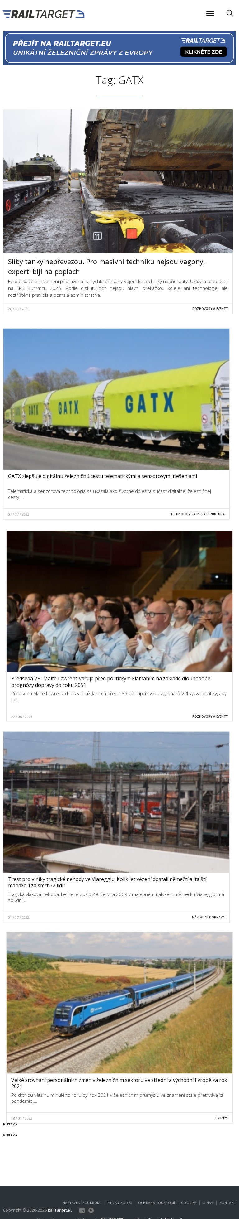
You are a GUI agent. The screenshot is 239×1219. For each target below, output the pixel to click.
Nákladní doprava (208, 917)
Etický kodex (120, 1202)
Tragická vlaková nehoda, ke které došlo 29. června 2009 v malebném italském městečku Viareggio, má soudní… (116, 897)
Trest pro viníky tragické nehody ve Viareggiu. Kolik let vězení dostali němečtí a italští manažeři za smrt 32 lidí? (107, 882)
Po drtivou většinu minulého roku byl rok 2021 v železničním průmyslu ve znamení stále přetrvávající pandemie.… (117, 1098)
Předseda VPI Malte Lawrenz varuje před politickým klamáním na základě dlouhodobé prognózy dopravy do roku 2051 (110, 681)
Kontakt (227, 1202)
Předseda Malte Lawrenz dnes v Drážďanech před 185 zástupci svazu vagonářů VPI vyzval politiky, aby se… (119, 696)
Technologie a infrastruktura (198, 514)
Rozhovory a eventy (210, 308)
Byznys (221, 1118)
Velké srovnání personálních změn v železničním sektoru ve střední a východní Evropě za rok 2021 (119, 1083)
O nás (208, 1202)
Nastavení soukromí (82, 1202)
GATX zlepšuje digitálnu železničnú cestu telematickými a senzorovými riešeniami (102, 476)
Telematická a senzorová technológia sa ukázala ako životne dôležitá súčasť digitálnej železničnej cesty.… (109, 494)
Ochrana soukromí (156, 1202)
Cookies (188, 1202)
